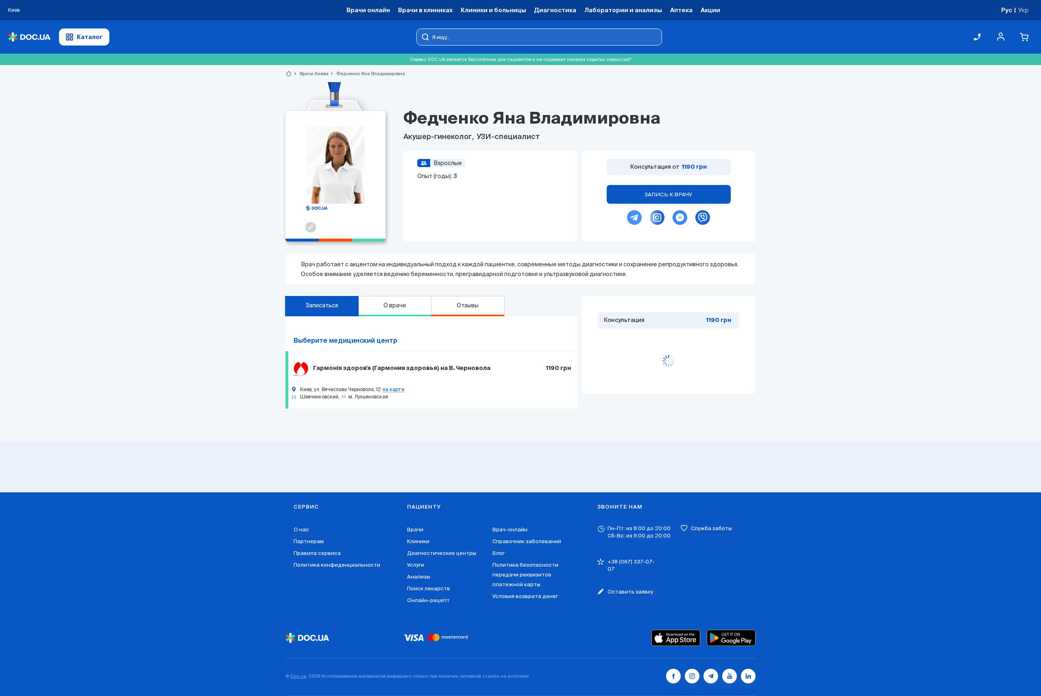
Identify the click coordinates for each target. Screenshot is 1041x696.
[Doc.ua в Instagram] (692, 676)
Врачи (415, 529)
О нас (301, 529)
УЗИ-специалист (507, 137)
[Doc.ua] (29, 37)
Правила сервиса (317, 553)
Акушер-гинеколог (438, 137)
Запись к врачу (669, 194)
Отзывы (468, 305)
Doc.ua (298, 676)
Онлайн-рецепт (428, 600)
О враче (394, 305)
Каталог (90, 36)
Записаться (321, 305)
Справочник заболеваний (526, 541)
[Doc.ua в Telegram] (710, 676)
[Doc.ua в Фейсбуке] (673, 676)
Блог (498, 553)
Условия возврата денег (525, 596)
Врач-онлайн (509, 529)
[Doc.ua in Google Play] (731, 638)
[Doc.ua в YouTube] (729, 676)
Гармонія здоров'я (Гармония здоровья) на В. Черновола (401, 368)
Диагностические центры (441, 553)
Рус (1006, 10)
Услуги (415, 565)
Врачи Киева (311, 73)
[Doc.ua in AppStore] (675, 638)
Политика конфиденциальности (337, 565)
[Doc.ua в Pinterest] (748, 676)
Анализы (418, 577)
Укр (1023, 10)
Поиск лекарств (428, 588)
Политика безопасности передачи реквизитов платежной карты (525, 574)
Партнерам (309, 541)
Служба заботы (711, 528)
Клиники (418, 541)
